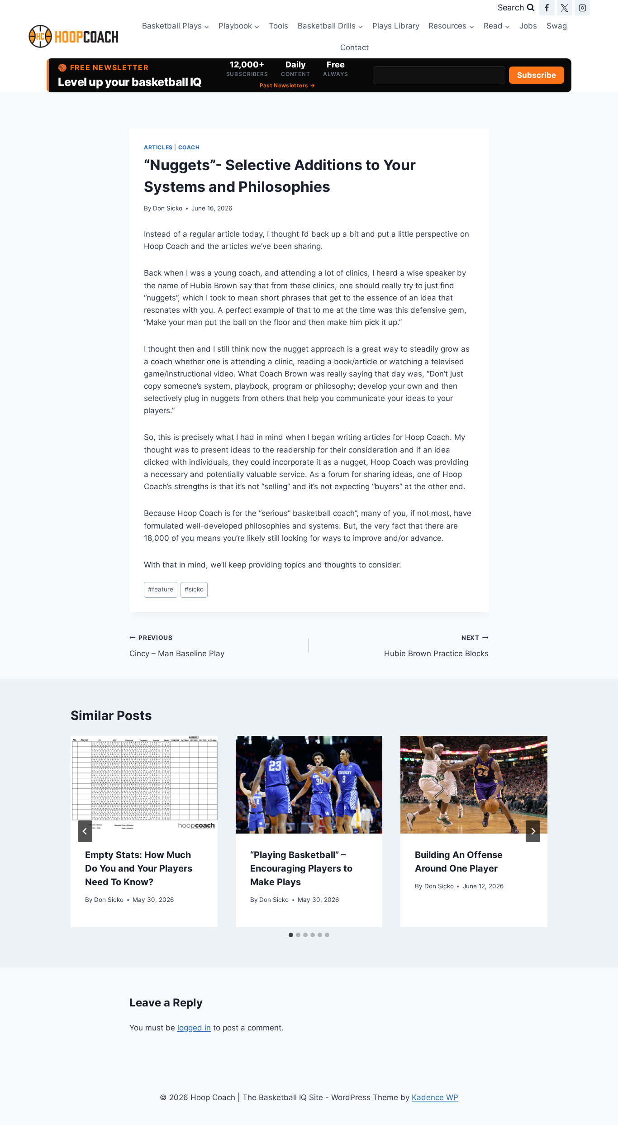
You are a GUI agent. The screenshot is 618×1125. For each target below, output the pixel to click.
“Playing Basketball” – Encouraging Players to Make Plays (301, 868)
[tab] (291, 935)
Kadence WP (435, 1097)
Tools (278, 25)
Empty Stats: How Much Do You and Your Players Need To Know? (138, 868)
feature (160, 589)
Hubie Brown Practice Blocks (436, 646)
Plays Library (395, 25)
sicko (194, 589)
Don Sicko (167, 208)
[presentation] (144, 785)
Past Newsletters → (287, 85)
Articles (158, 147)
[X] (564, 7)
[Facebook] (547, 7)
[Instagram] (582, 7)
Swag (557, 25)
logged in (194, 1027)
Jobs (528, 25)
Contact (354, 47)
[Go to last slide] (85, 831)
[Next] (533, 831)
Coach (189, 147)
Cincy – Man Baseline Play (176, 646)
